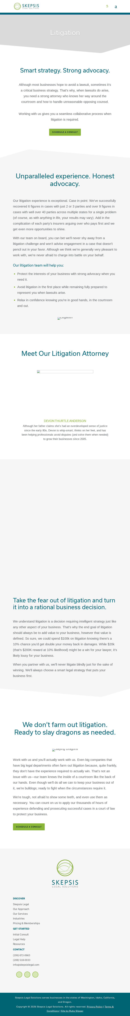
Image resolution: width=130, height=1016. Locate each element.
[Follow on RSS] (35, 975)
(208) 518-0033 (21, 960)
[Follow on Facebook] (19, 975)
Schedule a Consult (29, 826)
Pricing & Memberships (26, 923)
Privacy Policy (95, 1006)
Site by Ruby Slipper (72, 1011)
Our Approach (21, 909)
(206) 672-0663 (21, 955)
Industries (19, 918)
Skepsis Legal (21, 904)
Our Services (20, 913)
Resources (19, 944)
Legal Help (19, 939)
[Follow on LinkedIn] (27, 975)
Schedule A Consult (65, 132)
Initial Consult (21, 934)
